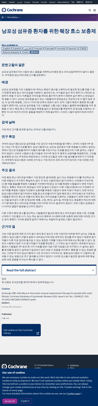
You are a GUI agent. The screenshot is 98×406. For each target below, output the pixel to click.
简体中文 (89, 2)
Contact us (74, 365)
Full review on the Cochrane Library (18, 331)
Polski (25, 52)
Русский (36, 2)
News (72, 368)
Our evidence (12, 17)
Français (27, 2)
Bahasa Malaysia (63, 2)
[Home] (12, 10)
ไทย (72, 2)
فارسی (19, 2)
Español (12, 2)
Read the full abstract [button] (21, 270)
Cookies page (73, 393)
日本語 (83, 48)
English (4, 2)
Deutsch (52, 2)
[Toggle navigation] (94, 10)
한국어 (34, 52)
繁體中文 (80, 2)
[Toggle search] (90, 10)
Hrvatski (44, 2)
